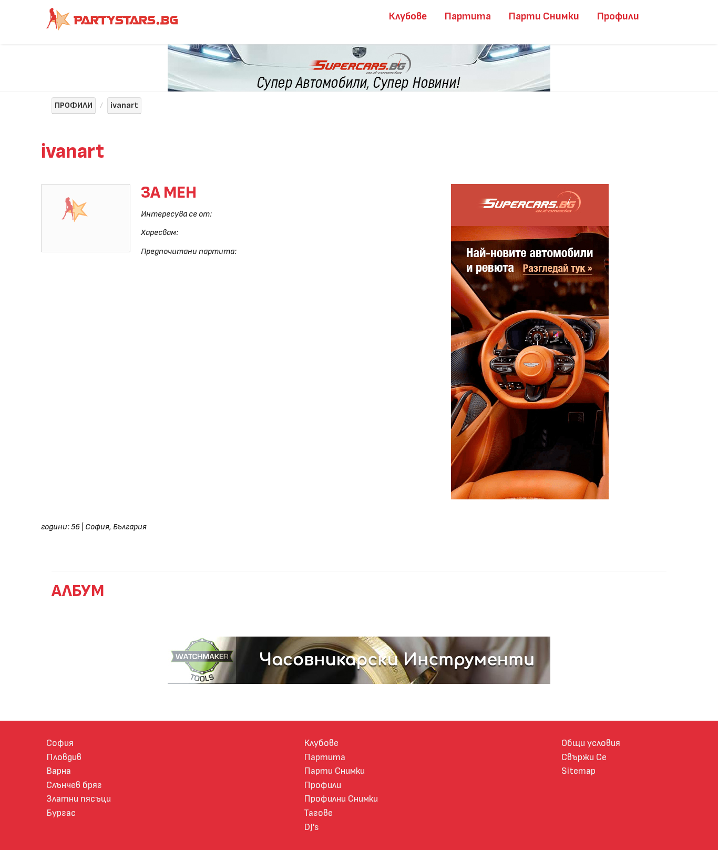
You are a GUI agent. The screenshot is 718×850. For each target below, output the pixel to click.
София (60, 743)
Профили (618, 16)
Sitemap (578, 770)
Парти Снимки (544, 16)
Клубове (408, 16)
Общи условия (590, 743)
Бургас (61, 812)
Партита (468, 16)
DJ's (311, 827)
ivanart (124, 105)
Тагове (318, 812)
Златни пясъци (78, 798)
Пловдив (63, 757)
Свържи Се (584, 757)
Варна (58, 770)
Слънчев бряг (74, 785)
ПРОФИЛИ (74, 105)
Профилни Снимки (341, 798)
